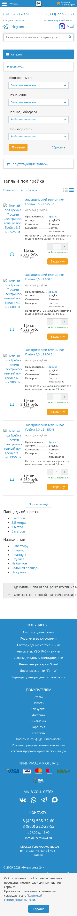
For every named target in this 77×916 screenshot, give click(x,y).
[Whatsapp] (33, 800)
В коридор (19, 550)
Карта (38, 855)
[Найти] (71, 36)
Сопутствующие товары (29, 164)
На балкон (19, 563)
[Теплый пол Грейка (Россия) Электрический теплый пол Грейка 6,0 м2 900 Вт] (12, 369)
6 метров (18, 531)
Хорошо (39, 909)
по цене (32, 190)
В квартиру (19, 546)
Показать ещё (38, 504)
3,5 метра (18, 522)
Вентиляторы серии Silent (38, 664)
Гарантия (38, 727)
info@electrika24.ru (13, 20)
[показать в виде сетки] (66, 191)
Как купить (38, 709)
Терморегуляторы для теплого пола (38, 677)
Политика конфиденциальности (38, 739)
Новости (38, 703)
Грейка (53, 216)
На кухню (18, 572)
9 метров (18, 518)
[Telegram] (44, 800)
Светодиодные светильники (38, 645)
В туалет (17, 559)
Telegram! (17, 27)
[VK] (22, 800)
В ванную (18, 555)
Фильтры (16, 67)
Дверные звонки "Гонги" (38, 670)
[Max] (55, 800)
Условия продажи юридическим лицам (38, 751)
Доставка (38, 715)
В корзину (58, 261)
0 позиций (68, 3)
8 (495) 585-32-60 (17, 13)
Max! (70, 26)
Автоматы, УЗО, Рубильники (38, 651)
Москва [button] (15, 4)
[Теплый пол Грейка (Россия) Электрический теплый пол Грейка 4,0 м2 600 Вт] (12, 294)
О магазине (38, 721)
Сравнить (12, 254)
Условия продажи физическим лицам (38, 745)
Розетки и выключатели (38, 638)
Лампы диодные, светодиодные (38, 658)
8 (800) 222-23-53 (59, 13)
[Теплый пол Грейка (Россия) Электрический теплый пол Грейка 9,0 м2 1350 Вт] (12, 444)
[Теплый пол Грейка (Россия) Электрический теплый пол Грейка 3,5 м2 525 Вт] (12, 219)
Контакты (38, 733)
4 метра (17, 527)
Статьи (39, 697)
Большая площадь (25, 568)
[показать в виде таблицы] (71, 191)
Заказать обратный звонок (59, 20)
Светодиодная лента (38, 632)
